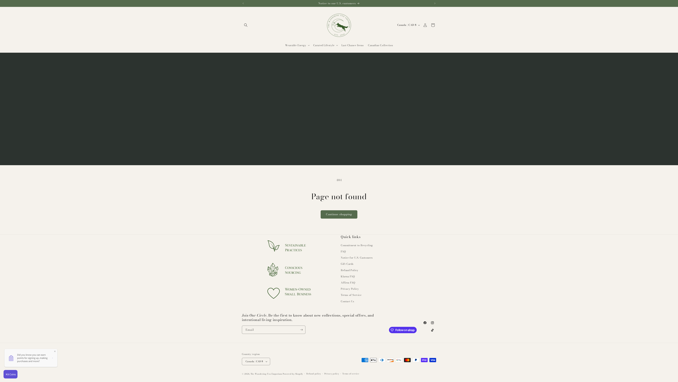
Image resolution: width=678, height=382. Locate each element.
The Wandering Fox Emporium (266, 373)
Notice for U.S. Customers (357, 258)
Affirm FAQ (348, 283)
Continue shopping (339, 214)
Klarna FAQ (348, 276)
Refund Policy (349, 270)
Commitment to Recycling (357, 245)
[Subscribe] (301, 330)
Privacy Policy (350, 289)
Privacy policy (331, 373)
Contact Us (347, 301)
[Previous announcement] (243, 3)
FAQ (343, 251)
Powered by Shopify (293, 373)
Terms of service (350, 373)
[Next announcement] (435, 3)
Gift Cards (347, 264)
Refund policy (313, 373)
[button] (246, 25)
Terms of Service (351, 295)
